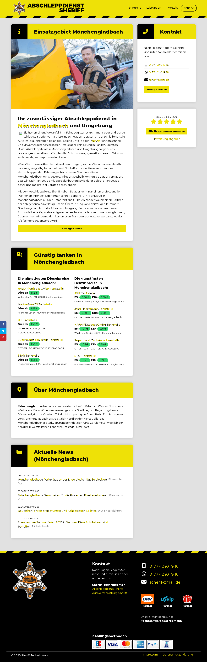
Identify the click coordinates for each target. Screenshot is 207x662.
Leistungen (153, 7)
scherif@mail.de (159, 79)
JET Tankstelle (27, 320)
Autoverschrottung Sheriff (109, 593)
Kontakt (173, 7)
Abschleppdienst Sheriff (107, 588)
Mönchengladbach (43, 125)
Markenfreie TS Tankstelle (35, 304)
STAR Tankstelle (28, 355)
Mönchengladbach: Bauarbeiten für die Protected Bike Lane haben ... (63, 495)
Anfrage (189, 8)
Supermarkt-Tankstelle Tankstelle (40, 339)
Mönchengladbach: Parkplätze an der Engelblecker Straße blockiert (62, 479)
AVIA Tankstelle (84, 293)
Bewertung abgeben (166, 138)
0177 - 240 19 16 (159, 64)
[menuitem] (135, 8)
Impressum (150, 654)
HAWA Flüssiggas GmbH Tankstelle (41, 288)
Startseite (135, 7)
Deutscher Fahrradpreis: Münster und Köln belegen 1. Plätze (57, 510)
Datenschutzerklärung (178, 654)
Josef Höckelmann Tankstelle (93, 308)
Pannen (95, 140)
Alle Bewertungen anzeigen (166, 131)
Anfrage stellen (72, 228)
